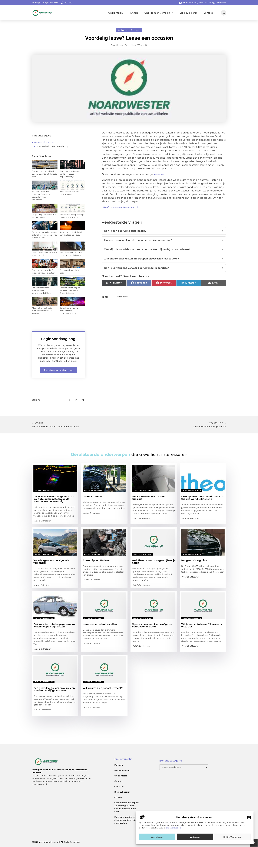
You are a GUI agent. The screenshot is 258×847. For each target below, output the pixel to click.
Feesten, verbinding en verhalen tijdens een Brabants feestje (70, 290)
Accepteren (157, 837)
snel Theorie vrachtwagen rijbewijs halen (153, 561)
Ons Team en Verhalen (157, 12)
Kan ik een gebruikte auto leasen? (164, 230)
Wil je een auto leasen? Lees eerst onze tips (202, 625)
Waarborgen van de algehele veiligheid (51, 561)
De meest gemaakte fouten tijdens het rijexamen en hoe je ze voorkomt (44, 235)
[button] (249, 817)
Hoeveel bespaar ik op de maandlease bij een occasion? (164, 240)
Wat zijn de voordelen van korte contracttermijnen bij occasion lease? (164, 249)
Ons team (119, 786)
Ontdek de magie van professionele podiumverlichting (69, 310)
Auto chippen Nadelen (96, 560)
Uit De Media (115, 12)
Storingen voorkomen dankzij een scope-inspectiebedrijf (70, 174)
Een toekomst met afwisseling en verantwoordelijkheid (41, 290)
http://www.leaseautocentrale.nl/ (120, 207)
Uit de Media (120, 776)
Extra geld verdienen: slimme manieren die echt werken (125, 820)
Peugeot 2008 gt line (194, 560)
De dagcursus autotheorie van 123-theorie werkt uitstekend (202, 497)
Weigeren (195, 837)
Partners (133, 12)
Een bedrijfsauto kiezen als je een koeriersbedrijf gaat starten (54, 689)
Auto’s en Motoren (129, 30)
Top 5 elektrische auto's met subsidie (149, 497)
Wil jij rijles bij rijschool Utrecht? (103, 688)
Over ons (118, 781)
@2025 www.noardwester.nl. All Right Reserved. (56, 842)
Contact (208, 12)
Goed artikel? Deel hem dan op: (52, 146)
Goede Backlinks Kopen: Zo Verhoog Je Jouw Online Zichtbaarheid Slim (126, 807)
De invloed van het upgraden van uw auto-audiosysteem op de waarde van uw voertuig (53, 499)
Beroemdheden (122, 770)
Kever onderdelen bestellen (100, 624)
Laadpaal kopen (93, 496)
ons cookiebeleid (173, 828)
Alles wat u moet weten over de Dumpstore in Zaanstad (42, 310)
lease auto (159, 174)
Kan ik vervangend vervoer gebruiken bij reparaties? (164, 267)
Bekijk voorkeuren (232, 837)
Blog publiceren (189, 12)
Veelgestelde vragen (44, 142)
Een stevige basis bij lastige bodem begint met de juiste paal (44, 174)
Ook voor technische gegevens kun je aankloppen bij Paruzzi (54, 625)
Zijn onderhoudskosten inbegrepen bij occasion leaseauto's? (164, 258)
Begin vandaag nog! (58, 339)
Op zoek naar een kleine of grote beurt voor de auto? (152, 625)
